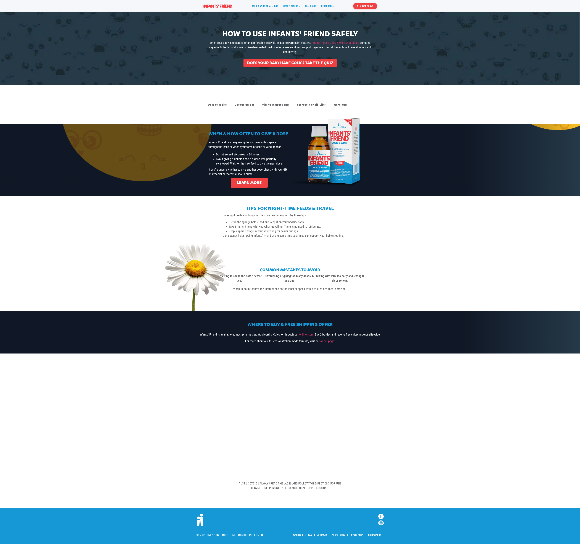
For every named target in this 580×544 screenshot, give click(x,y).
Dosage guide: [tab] (244, 105)
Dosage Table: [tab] (217, 105)
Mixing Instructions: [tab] (275, 105)
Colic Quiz (310, 6)
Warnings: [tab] (340, 105)
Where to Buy (366, 6)
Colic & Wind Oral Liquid (265, 6)
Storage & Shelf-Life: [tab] (311, 105)
